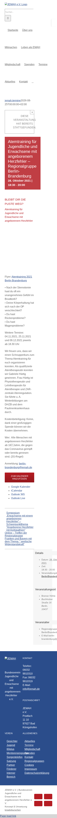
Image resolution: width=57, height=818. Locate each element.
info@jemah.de (31, 689)
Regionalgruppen (29, 761)
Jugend (11, 745)
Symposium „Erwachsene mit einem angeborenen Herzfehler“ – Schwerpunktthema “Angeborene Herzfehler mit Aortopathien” (19, 521)
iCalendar (16, 490)
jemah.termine (13, 100)
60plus (10, 749)
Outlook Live (18, 498)
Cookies (29, 765)
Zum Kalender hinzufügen (19, 477)
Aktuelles (29, 741)
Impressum (29, 769)
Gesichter (11, 741)
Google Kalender (20, 486)
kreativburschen (13, 810)
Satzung (11, 761)
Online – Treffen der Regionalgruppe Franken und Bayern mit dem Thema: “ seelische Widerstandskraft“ (18, 539)
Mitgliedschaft (29, 749)
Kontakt (29, 757)
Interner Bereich (11, 775)
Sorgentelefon (11, 757)
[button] (33, 81)
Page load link (8, 816)
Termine (29, 745)
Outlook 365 (18, 494)
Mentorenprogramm (11, 753)
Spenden (29, 753)
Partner (11, 765)
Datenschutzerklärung (29, 773)
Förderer (11, 769)
